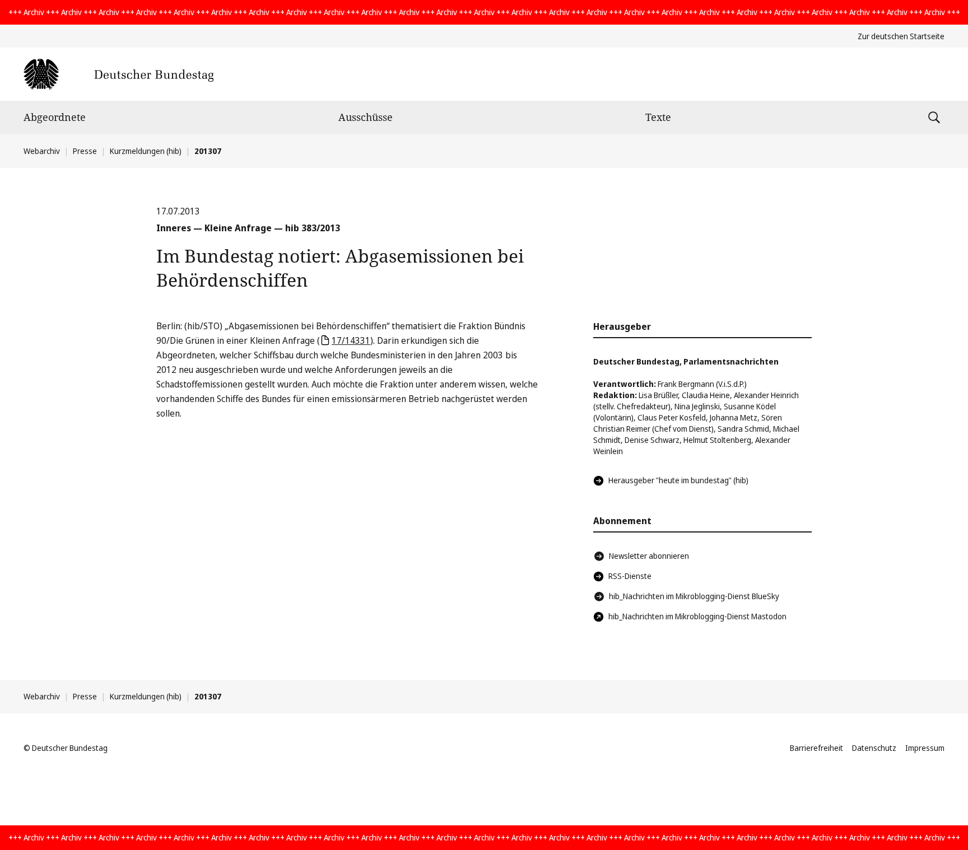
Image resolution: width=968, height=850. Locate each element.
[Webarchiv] (118, 74)
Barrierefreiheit (816, 747)
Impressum (924, 747)
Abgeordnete (55, 117)
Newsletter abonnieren (649, 555)
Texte (658, 117)
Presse (85, 151)
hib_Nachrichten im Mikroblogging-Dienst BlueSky (694, 596)
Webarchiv (42, 151)
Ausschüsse (365, 117)
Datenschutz (874, 747)
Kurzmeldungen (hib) (146, 151)
